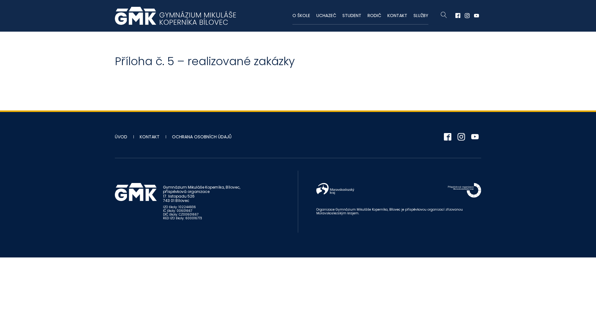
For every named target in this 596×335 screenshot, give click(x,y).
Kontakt (397, 15)
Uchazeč (326, 15)
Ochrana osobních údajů (202, 137)
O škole (301, 15)
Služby (420, 15)
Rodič (374, 15)
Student (351, 15)
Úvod (121, 137)
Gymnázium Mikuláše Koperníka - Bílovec (175, 16)
